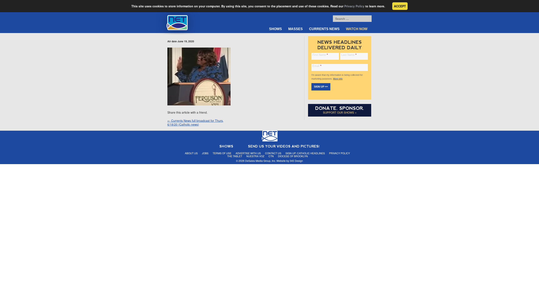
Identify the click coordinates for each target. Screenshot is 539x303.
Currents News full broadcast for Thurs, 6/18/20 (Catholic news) (195, 122)
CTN (271, 156)
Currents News (324, 29)
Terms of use (222, 153)
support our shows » (339, 112)
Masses (295, 29)
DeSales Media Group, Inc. (260, 160)
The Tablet (234, 156)
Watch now (356, 29)
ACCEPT (400, 6)
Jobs (205, 153)
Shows (275, 29)
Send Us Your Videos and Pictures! (284, 146)
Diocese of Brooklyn (293, 156)
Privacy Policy (354, 6)
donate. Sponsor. (339, 108)
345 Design (296, 160)
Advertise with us (248, 153)
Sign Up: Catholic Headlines (305, 153)
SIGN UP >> (321, 86)
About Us (191, 153)
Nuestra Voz (255, 156)
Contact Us (273, 153)
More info (338, 78)
